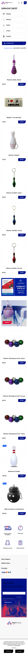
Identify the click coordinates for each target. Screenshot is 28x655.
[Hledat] (19, 3)
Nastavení (14, 647)
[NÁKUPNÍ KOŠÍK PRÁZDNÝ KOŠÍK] (22, 3)
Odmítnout (8, 651)
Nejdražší (23, 48)
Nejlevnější (16, 48)
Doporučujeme (8, 48)
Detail (22, 84)
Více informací (17, 645)
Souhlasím (19, 651)
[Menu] (25, 2)
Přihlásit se (8, 602)
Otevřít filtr (10, 43)
